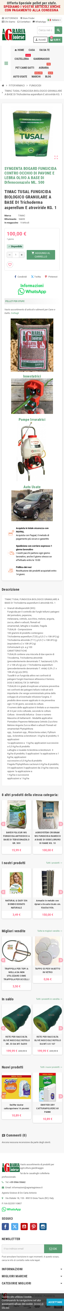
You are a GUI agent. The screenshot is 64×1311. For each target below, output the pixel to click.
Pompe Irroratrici (32, 419)
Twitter (14, 1226)
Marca (7, 215)
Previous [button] (3, 824)
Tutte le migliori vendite (49, 931)
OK (54, 1249)
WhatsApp (39, 21)
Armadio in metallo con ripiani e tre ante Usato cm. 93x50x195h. (47, 904)
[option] (16, 827)
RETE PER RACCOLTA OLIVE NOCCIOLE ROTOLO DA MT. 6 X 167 (47, 1040)
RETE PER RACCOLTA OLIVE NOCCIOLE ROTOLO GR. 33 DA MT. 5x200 (16, 1040)
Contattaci (25, 21)
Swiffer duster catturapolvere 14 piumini (16, 1107)
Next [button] (61, 824)
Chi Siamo (9, 21)
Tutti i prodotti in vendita (49, 999)
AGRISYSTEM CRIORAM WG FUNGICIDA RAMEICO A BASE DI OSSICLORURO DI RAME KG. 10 (47, 837)
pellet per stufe (44, 3)
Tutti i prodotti (54, 863)
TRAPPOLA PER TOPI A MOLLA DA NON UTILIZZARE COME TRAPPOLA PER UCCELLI (16, 974)
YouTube (24, 1226)
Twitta (37, 276)
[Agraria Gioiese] (14, 34)
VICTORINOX (10, 18)
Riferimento (10, 219)
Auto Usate (32, 487)
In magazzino (11, 222)
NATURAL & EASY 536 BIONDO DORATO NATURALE (16, 904)
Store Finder (27, 18)
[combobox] (49, 30)
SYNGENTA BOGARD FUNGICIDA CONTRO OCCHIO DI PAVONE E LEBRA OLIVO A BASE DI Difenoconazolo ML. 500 (30, 175)
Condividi (22, 276)
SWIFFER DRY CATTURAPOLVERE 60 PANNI (47, 1108)
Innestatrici (32, 376)
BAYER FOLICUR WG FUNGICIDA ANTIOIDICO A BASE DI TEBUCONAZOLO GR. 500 (16, 837)
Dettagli (15, 313)
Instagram (43, 1226)
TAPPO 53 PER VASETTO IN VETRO (47, 971)
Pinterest (52, 276)
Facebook (5, 1226)
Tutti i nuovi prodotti (51, 1067)
